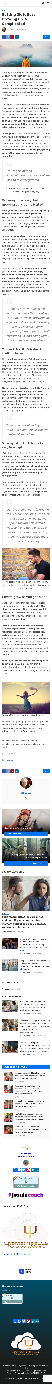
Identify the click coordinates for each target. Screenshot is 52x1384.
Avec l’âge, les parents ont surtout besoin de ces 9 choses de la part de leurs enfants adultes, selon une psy (34, 1006)
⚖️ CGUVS (9, 1379)
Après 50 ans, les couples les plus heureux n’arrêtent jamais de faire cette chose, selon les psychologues (30, 1116)
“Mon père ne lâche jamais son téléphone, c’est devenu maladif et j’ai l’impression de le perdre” (30, 1129)
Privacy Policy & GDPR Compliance (16, 1254)
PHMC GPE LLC (39, 1373)
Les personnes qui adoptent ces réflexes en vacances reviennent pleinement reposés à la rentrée (35, 965)
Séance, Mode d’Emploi (36, 1379)
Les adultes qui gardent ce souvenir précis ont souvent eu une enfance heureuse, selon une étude (29, 1104)
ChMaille (14, 29)
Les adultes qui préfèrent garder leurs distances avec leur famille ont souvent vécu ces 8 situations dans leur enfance (35, 1047)
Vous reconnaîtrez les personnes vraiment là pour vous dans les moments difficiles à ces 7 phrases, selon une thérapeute (24, 922)
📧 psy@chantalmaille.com (13, 1286)
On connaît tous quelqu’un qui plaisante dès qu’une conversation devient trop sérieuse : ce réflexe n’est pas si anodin (34, 944)
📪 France (6, 1290)
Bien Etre (5, 10)
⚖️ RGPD (19, 1379)
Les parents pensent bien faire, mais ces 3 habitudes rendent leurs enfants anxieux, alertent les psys (30, 1075)
